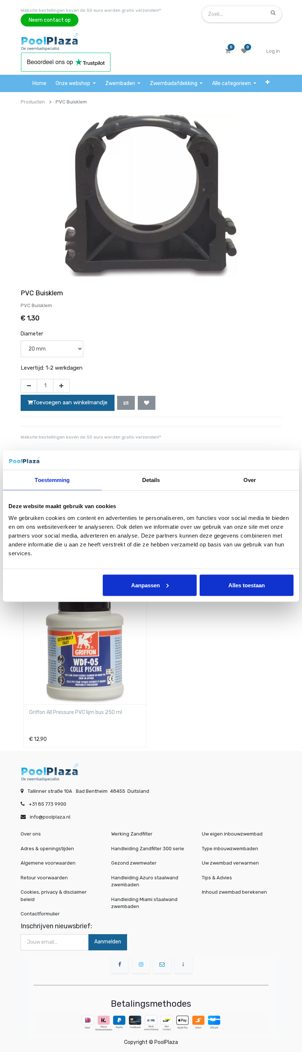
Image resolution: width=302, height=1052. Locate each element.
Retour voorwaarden (44, 877)
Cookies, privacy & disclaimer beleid (54, 895)
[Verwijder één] (29, 386)
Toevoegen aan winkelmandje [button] (70, 402)
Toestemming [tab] (52, 480)
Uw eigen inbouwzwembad (232, 834)
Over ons (31, 834)
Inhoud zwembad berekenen (234, 892)
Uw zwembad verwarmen (230, 863)
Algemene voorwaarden (48, 863)
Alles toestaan (246, 585)
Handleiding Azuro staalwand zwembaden (144, 881)
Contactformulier (40, 913)
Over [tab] (249, 480)
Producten (33, 102)
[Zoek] (273, 12)
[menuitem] (39, 83)
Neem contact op (50, 20)
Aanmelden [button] (107, 942)
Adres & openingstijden (47, 848)
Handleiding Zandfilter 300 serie (147, 848)
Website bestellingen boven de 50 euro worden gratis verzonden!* (91, 10)
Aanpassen (145, 585)
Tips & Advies (217, 877)
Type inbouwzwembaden (230, 848)
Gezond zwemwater (134, 863)
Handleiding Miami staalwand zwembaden (144, 903)
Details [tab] (151, 480)
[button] (267, 82)
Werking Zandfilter (131, 834)
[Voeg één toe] (61, 386)
